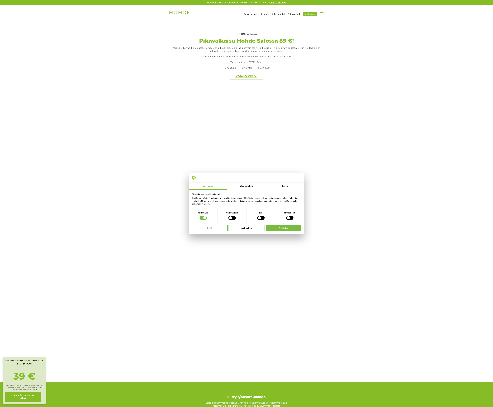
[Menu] (322, 13)
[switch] (232, 218)
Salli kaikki (283, 228)
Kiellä (209, 228)
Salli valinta (246, 228)
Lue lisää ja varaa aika (23, 396)
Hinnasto (264, 14)
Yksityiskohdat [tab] (246, 186)
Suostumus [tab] (208, 186)
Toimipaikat (293, 14)
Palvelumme (250, 14)
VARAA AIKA (246, 76)
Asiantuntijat (278, 14)
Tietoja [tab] (285, 186)
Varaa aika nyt (278, 2)
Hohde (179, 13)
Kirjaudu (311, 14)
